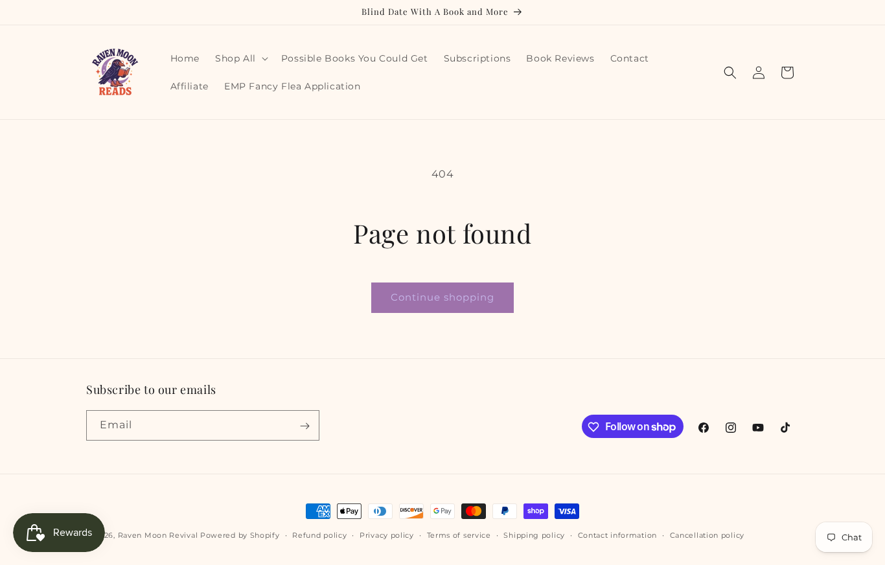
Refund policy (319, 534)
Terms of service (459, 534)
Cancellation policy (707, 534)
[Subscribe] (304, 426)
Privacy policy (387, 534)
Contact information (617, 534)
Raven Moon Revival (158, 535)
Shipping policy (534, 534)
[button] (240, 58)
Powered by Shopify (240, 535)
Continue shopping (442, 297)
